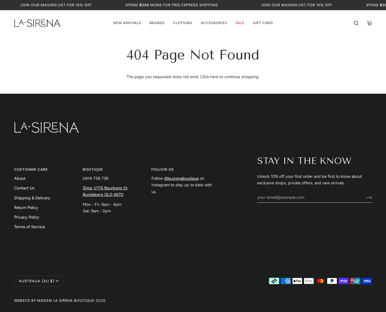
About (19, 178)
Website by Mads (31, 300)
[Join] (364, 197)
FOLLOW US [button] (162, 169)
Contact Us (24, 188)
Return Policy (26, 207)
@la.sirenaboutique (181, 178)
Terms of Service (29, 226)
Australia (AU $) (37, 281)
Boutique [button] (93, 169)
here (214, 76)
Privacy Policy (26, 217)
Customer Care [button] (31, 169)
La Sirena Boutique (73, 300)
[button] (157, 23)
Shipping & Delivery (32, 197)
